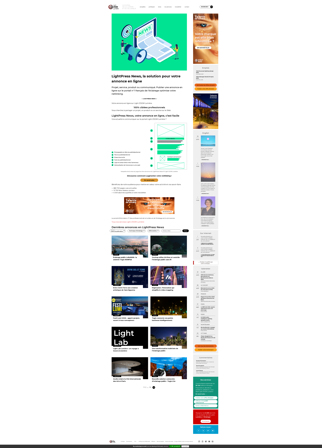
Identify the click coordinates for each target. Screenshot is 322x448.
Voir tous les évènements (205, 346)
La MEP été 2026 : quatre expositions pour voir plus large (208, 308)
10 (150, 387)
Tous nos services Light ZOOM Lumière (128, 222)
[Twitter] (208, 430)
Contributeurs (129, 441)
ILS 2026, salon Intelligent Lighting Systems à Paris (206, 319)
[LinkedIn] (203, 430)
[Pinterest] (199, 441)
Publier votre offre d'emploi (205, 89)
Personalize (185, 446)
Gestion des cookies (169, 441)
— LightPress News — (149, 98)
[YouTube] (212, 430)
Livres (159, 7)
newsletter (178, 7)
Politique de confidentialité (144, 441)
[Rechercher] (211, 7)
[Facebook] (198, 430)
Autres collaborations (202, 405)
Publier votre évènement (205, 350)
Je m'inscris (205, 421)
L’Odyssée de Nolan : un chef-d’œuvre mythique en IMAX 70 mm (208, 255)
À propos (123, 441)
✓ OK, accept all (175, 446)
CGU (135, 441)
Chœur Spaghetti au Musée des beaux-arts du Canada (208, 338)
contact (187, 7)
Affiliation (153, 441)
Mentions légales (160, 441)
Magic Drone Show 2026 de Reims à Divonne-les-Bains (207, 298)
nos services (168, 7)
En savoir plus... (205, 159)
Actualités (142, 7)
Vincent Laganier (200, 365)
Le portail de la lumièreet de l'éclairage (129, 6)
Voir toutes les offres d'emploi (206, 85)
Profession (152, 7)
